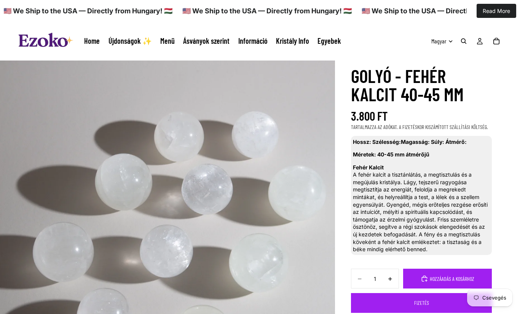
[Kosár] (496, 41)
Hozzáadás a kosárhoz (452, 279)
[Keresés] (463, 41)
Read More (496, 11)
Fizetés (421, 303)
